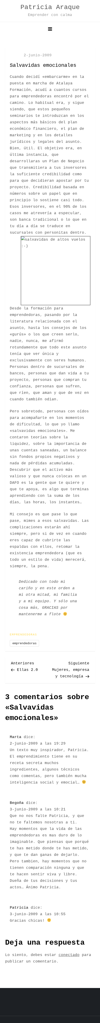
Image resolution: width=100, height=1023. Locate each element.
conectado (69, 955)
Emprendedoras (23, 634)
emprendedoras (24, 643)
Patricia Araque (50, 7)
